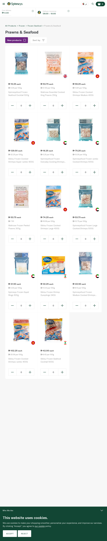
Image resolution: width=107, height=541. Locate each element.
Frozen (22, 26)
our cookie (40, 526)
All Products (10, 26)
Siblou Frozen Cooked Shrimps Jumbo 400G (18, 360)
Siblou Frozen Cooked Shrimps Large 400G (50, 227)
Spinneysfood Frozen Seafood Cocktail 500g (18, 93)
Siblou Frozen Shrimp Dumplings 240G (50, 293)
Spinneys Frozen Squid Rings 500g (18, 293)
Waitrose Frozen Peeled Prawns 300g (19, 227)
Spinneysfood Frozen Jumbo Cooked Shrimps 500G (85, 160)
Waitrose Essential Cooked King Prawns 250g (53, 93)
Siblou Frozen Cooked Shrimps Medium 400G (83, 93)
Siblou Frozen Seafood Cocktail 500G (51, 360)
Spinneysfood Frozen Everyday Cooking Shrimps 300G (52, 160)
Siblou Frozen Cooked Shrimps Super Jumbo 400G (21, 160)
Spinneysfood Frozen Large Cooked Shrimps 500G (85, 227)
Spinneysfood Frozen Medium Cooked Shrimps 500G (84, 293)
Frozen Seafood (35, 26)
